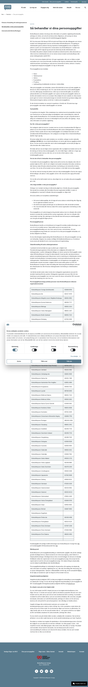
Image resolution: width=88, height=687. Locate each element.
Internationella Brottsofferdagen (11, 30)
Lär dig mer (33, 7)
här (78, 543)
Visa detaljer (74, 356)
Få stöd (23, 7)
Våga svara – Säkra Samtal (46, 651)
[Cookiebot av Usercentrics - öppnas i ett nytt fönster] (73, 324)
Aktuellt (69, 7)
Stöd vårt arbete (58, 7)
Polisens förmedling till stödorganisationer (14, 22)
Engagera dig (45, 7)
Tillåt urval (44, 361)
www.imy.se (71, 583)
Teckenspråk (74, 1)
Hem (2, 14)
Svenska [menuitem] (84, 1)
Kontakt (81, 651)
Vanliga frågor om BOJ (11, 651)
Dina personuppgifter (55, 1)
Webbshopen (71, 651)
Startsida (8, 14)
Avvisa (19, 361)
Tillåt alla (69, 361)
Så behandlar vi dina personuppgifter (13, 26)
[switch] (34, 350)
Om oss (77, 7)
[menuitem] (83, 1)
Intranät (61, 651)
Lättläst (67, 1)
